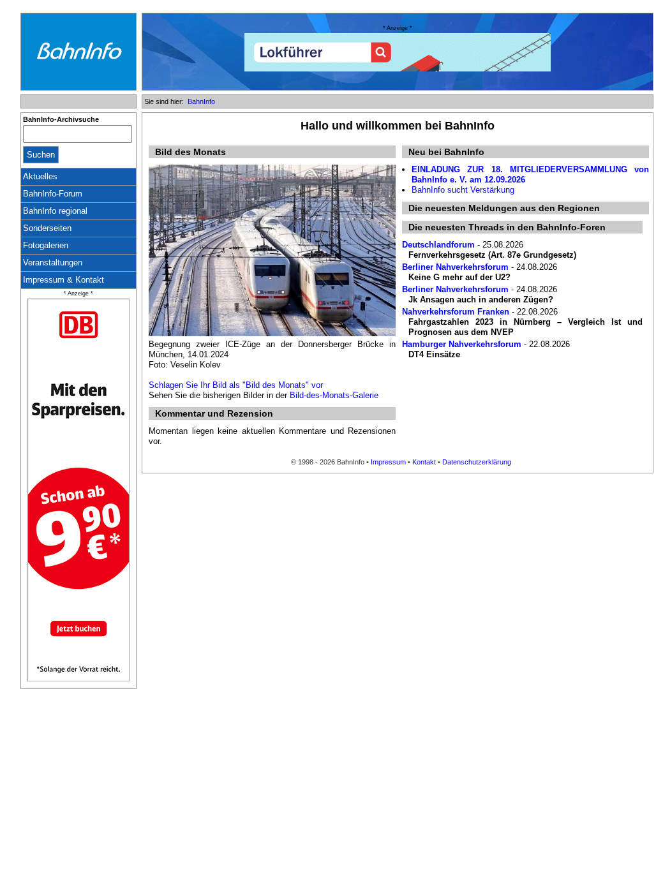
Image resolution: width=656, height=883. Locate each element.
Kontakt (424, 462)
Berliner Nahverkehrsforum (455, 267)
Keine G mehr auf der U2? (459, 277)
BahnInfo (201, 101)
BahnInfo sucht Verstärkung (463, 190)
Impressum (388, 462)
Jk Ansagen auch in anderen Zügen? (480, 299)
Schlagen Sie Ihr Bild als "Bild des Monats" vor (236, 385)
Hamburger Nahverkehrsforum (461, 344)
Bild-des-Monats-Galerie (334, 395)
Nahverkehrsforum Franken (455, 311)
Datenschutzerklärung (476, 462)
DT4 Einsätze (434, 354)
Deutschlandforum (438, 244)
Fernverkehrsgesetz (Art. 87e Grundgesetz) (492, 255)
